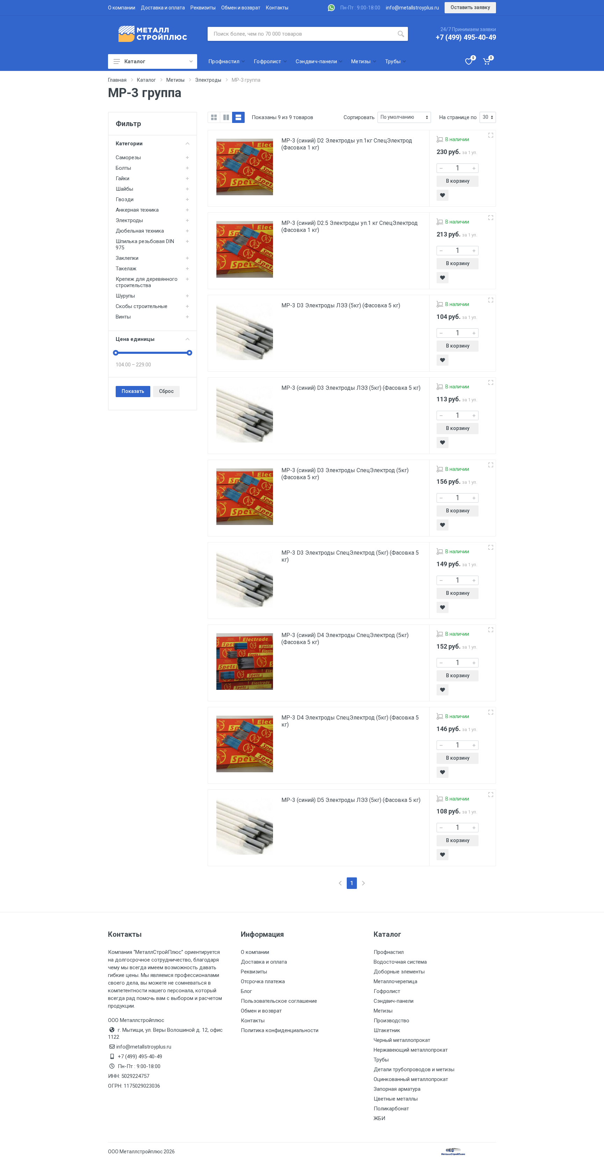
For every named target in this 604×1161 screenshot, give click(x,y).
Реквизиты (203, 7)
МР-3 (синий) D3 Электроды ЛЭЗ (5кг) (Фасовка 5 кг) (350, 388)
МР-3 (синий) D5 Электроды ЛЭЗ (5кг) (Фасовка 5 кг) (350, 800)
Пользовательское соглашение (279, 1001)
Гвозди (125, 199)
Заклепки (127, 258)
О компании (121, 7)
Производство (391, 1020)
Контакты (277, 7)
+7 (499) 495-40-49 (466, 37)
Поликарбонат (391, 1108)
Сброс (166, 391)
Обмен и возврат (240, 7)
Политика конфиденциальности (279, 1030)
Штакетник (387, 1030)
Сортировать (359, 117)
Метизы (383, 1011)
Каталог (134, 61)
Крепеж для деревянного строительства (147, 282)
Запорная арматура (397, 1089)
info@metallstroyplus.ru (412, 7)
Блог (246, 991)
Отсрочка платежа (263, 981)
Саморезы (128, 157)
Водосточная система (400, 962)
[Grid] (214, 117)
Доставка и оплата (163, 7)
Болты (123, 168)
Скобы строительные (141, 306)
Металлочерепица (395, 981)
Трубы (381, 1060)
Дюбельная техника (140, 231)
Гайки (122, 178)
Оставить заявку (470, 7)
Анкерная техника (137, 210)
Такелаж (126, 268)
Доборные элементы (399, 972)
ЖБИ (379, 1118)
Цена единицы (135, 339)
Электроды (129, 220)
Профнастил (389, 952)
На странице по (458, 117)
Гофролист (387, 991)
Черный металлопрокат (402, 1040)
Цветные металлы (396, 1099)
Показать (133, 391)
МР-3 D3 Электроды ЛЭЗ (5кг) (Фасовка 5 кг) (340, 305)
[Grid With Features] (226, 117)
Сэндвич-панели (394, 1001)
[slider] (115, 353)
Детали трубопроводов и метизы (414, 1069)
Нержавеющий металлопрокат (411, 1050)
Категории (129, 143)
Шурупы (125, 296)
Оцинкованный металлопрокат (411, 1079)
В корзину (457, 181)
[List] (238, 117)
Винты (123, 317)
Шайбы (124, 189)
